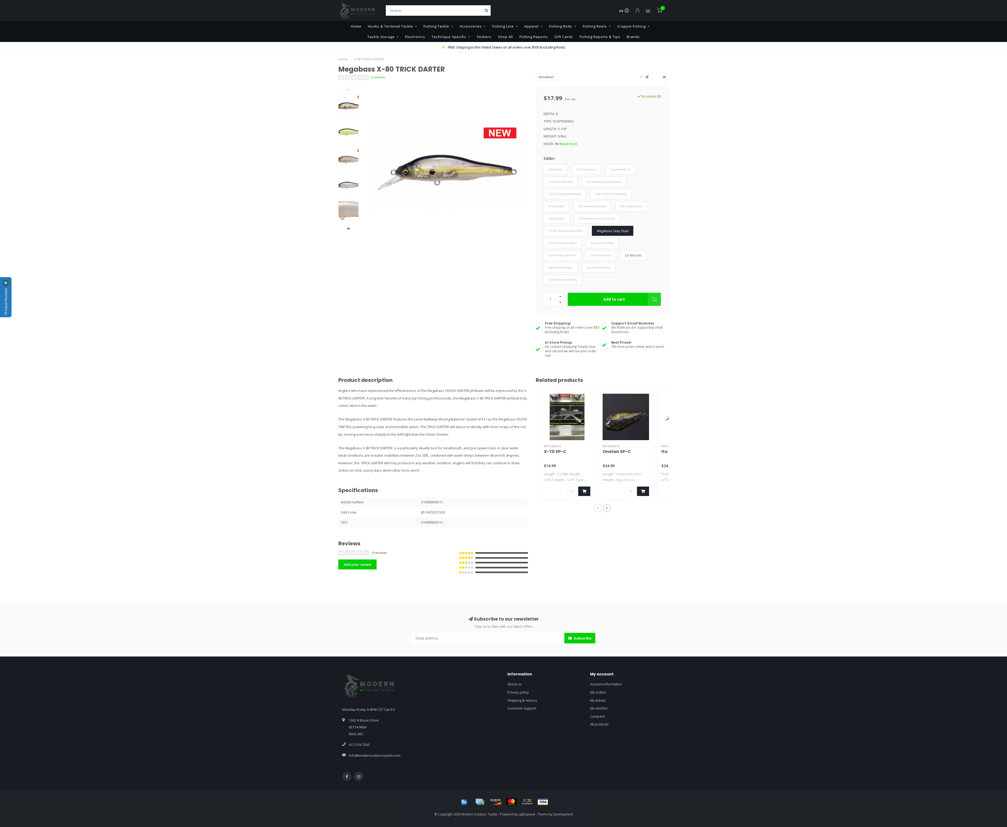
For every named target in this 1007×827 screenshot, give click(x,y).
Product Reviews (5, 300)
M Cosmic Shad (602, 243)
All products (599, 724)
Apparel (531, 26)
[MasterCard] (511, 802)
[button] (352, 90)
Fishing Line (503, 26)
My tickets (598, 700)
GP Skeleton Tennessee (604, 182)
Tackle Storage (381, 36)
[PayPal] (527, 802)
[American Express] (464, 802)
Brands (633, 36)
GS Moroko (633, 255)
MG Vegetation (631, 206)
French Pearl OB (560, 182)
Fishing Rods (560, 26)
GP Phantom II (600, 255)
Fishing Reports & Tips (600, 36)
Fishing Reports (533, 36)
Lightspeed (526, 814)
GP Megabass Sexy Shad (597, 218)
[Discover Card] (495, 802)
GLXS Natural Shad (562, 255)
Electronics (415, 36)
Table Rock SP (620, 169)
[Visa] (542, 802)
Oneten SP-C (617, 452)
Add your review (357, 564)
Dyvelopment (563, 814)
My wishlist (598, 708)
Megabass (546, 77)
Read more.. (569, 143)
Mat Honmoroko (561, 267)
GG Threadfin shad (563, 243)
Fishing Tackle (436, 26)
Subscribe (582, 638)
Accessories (471, 26)
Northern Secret (599, 267)
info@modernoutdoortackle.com (374, 755)
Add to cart (614, 299)
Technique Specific (449, 36)
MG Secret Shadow (592, 206)
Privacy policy (518, 692)
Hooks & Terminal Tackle (390, 26)
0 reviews (378, 77)
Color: (549, 158)
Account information (606, 684)
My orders (598, 692)
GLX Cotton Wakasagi (611, 194)
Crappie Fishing (631, 26)
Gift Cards (563, 36)
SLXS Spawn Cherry (563, 280)
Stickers (484, 36)
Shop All (505, 36)
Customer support (521, 708)
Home (356, 26)
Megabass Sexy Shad (612, 231)
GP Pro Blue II (586, 169)
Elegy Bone (557, 218)
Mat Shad (556, 169)
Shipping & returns (522, 700)
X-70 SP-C (555, 452)
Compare (597, 716)
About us (514, 684)
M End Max (556, 206)
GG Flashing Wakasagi (565, 194)
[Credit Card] (479, 802)
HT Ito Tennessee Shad (566, 231)
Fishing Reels (595, 26)
